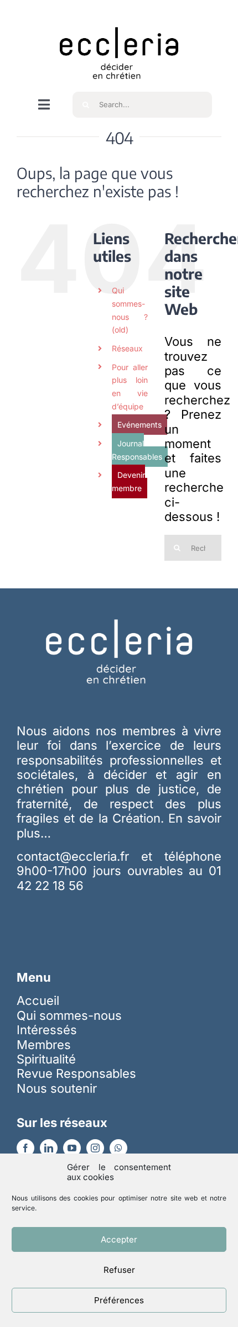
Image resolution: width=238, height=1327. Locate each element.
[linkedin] (49, 1148)
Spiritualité (46, 1059)
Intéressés (47, 1030)
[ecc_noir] (119, 17)
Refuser (119, 1270)
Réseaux (127, 348)
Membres (44, 1045)
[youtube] (72, 1148)
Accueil (38, 1000)
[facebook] (25, 1148)
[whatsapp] (118, 1148)
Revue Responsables (76, 1073)
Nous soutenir (57, 1088)
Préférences (119, 1300)
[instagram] (95, 1148)
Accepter (119, 1239)
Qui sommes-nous (69, 1015)
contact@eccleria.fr (79, 856)
